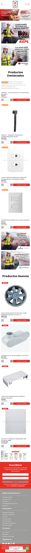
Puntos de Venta (6, 519)
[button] (2, 15)
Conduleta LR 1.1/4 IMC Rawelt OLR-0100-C (15, 355)
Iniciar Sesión (5, 532)
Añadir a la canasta (21, 99)
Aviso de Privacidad (7, 525)
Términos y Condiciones (8, 514)
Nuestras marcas (6, 521)
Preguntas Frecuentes (8, 512)
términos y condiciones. (18, 485)
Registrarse (5, 534)
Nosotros (4, 516)
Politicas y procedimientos (9, 523)
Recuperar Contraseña (8, 536)
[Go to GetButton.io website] (27, 551)
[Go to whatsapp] (27, 548)
